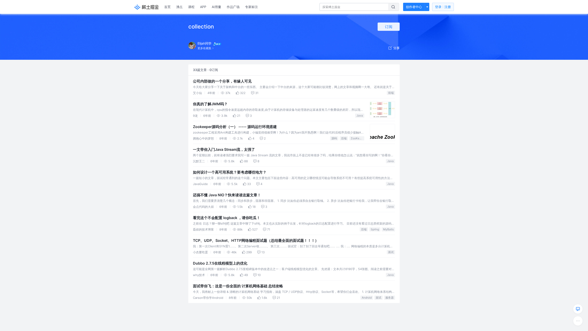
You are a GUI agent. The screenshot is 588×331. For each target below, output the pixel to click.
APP (203, 7)
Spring (375, 229)
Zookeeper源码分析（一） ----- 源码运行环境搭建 (235, 126)
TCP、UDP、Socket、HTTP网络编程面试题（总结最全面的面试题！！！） (256, 240)
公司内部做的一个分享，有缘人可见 (222, 81)
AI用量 (216, 7)
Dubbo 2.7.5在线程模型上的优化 (220, 263)
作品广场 (233, 7)
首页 (167, 7)
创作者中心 (414, 7)
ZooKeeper (357, 138)
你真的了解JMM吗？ (210, 104)
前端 (391, 92)
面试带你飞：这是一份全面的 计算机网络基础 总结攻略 (238, 286)
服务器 (389, 297)
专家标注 (251, 7)
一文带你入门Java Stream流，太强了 (224, 149)
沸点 (179, 7)
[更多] (577, 320)
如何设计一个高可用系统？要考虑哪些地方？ (229, 172)
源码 (334, 138)
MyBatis (388, 229)
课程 (191, 7)
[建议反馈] (577, 309)
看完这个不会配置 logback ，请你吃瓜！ (226, 217)
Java (359, 115)
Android (367, 297)
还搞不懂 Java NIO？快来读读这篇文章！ (227, 195)
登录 (443, 7)
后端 (344, 138)
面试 (391, 252)
